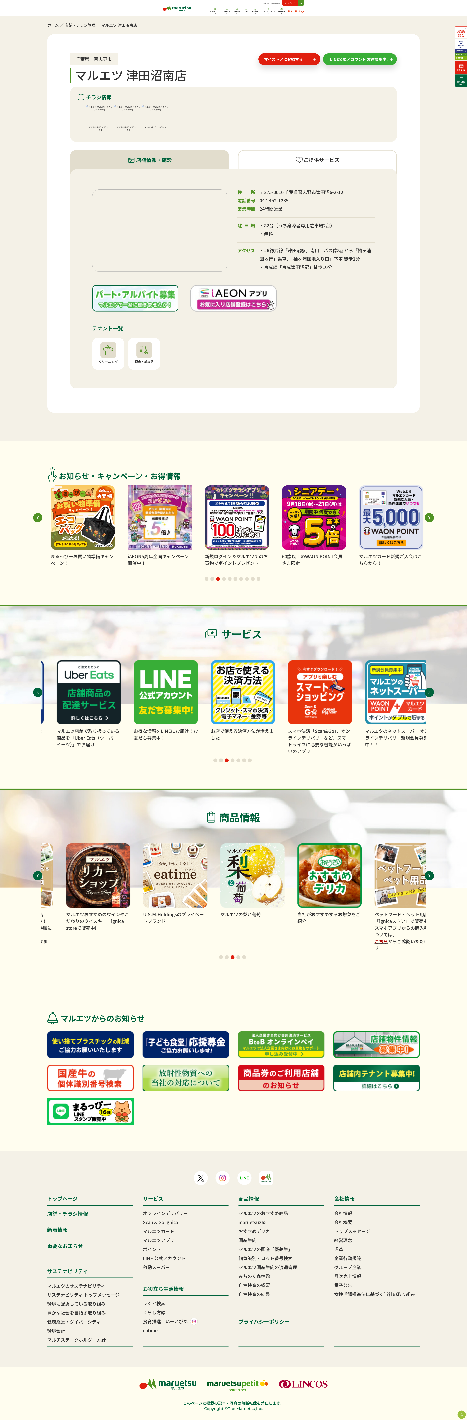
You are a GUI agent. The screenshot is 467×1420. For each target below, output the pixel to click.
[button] (207, 579)
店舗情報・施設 (154, 159)
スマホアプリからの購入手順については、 (309, 931)
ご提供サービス (321, 159)
